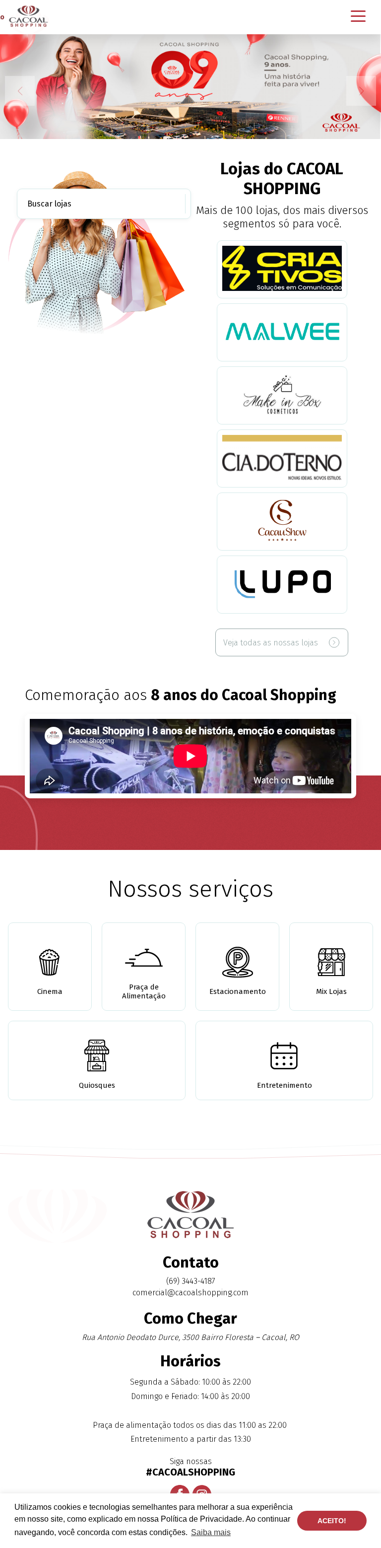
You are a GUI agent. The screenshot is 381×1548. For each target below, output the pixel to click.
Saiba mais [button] (211, 1532)
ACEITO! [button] (332, 1521)
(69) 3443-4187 (190, 1281)
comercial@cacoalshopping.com (190, 1292)
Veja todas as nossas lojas (270, 642)
